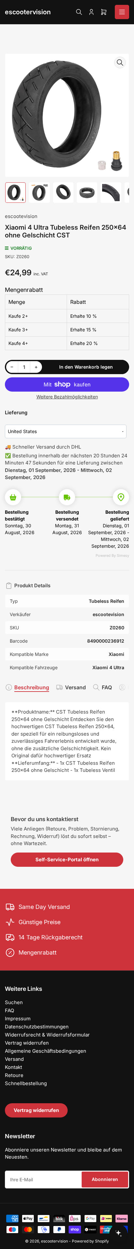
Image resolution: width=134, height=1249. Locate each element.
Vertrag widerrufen (27, 1043)
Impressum (18, 1018)
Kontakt (13, 1067)
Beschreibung (31, 687)
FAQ (107, 687)
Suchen (14, 1002)
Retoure (14, 1075)
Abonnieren (105, 1179)
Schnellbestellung (26, 1083)
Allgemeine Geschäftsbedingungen (45, 1051)
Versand (75, 687)
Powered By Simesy (112, 555)
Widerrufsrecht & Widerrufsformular (47, 1035)
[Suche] (79, 12)
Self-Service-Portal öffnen (67, 859)
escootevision (21, 216)
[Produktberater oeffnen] (118, 1233)
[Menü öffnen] (122, 12)
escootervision (28, 12)
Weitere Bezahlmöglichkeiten (67, 396)
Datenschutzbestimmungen (37, 1027)
